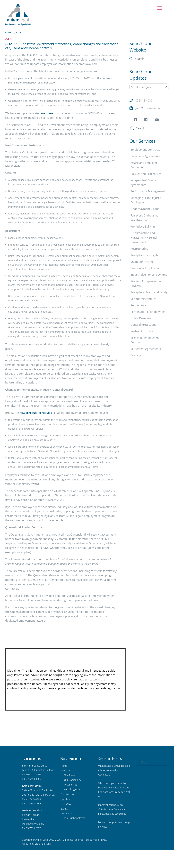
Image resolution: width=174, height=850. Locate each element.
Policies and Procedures (145, 174)
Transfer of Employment (146, 268)
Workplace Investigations (146, 255)
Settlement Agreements (145, 349)
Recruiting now (72, 789)
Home (64, 765)
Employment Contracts (145, 150)
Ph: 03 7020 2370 (31, 828)
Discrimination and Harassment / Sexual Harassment (143, 237)
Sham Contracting (142, 262)
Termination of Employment (148, 312)
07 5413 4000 (143, 100)
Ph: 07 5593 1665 (31, 803)
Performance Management (147, 191)
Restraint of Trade (142, 331)
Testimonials (70, 784)
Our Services (67, 794)
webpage (47, 113)
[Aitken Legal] (18, 24)
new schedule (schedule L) (36, 413)
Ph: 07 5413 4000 (31, 778)
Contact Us (67, 813)
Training (135, 355)
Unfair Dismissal (140, 318)
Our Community (72, 779)
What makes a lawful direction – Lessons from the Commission (114, 770)
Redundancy (138, 305)
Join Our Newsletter (147, 108)
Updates (65, 799)
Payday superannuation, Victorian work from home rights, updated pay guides (112, 809)
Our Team (69, 775)
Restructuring (139, 249)
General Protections (143, 325)
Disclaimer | (92, 839)
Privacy (103, 839)
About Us (66, 770)
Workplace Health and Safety (148, 292)
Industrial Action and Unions (148, 275)
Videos (67, 803)
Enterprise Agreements (145, 156)
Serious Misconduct (143, 299)
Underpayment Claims (144, 209)
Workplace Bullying (142, 226)
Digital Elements (43, 843)
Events (64, 808)
